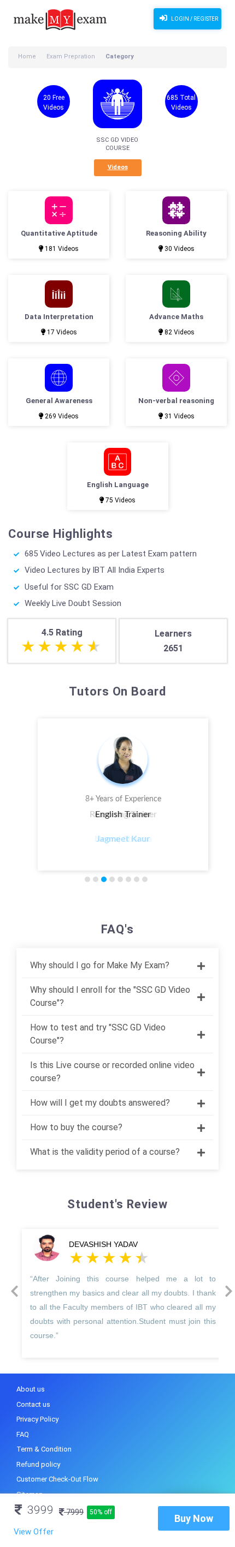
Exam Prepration (70, 56)
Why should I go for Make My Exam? (99, 965)
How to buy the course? (76, 1127)
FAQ (22, 1434)
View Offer (34, 1532)
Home (27, 56)
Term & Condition (44, 1449)
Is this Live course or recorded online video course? (112, 1071)
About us (30, 1389)
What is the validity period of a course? (105, 1152)
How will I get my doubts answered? (100, 1103)
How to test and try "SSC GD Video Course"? (98, 1034)
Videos (118, 167)
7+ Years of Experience (123, 799)
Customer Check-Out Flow (57, 1479)
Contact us (33, 1404)
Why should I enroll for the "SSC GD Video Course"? (110, 996)
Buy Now (193, 1518)
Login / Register (194, 19)
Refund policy (38, 1464)
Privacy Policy (37, 1419)
